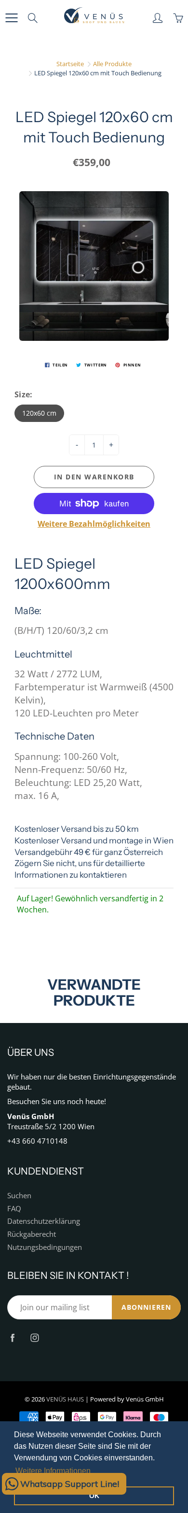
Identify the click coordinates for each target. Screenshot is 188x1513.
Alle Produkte (112, 63)
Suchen (19, 1195)
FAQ (14, 1208)
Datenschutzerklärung (43, 1221)
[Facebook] (12, 1337)
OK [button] (94, 1495)
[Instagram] (34, 1337)
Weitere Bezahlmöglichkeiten (94, 523)
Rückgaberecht (31, 1234)
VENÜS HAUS (65, 1399)
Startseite (70, 63)
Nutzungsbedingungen (44, 1247)
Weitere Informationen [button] (53, 1471)
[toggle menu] (11, 18)
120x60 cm (39, 413)
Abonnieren (146, 1307)
